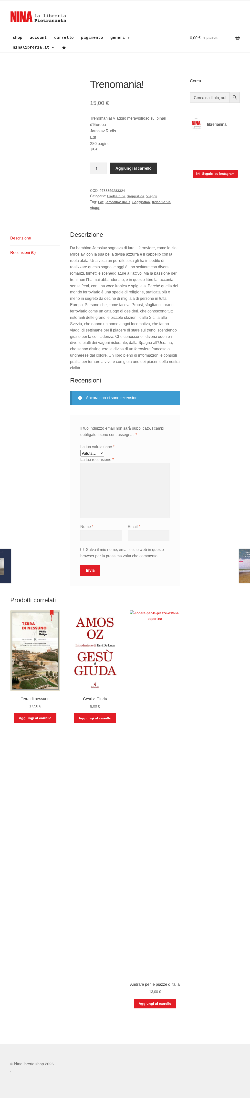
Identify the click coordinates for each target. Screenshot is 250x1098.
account (38, 38)
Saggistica (135, 196)
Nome (86, 527)
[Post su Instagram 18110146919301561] (202, 159)
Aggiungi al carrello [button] (35, 718)
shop (17, 38)
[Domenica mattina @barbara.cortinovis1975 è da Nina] (228, 143)
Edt (101, 202)
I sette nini (116, 196)
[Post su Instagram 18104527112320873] (228, 159)
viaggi (95, 208)
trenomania (161, 202)
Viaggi (151, 196)
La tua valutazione (97, 446)
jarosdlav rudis (117, 202)
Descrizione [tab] (20, 238)
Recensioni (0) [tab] (23, 252)
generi (117, 38)
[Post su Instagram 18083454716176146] (202, 143)
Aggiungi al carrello (133, 168)
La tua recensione (97, 459)
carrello (64, 38)
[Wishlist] (65, 47)
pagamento (92, 38)
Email (134, 527)
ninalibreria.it (31, 47)
